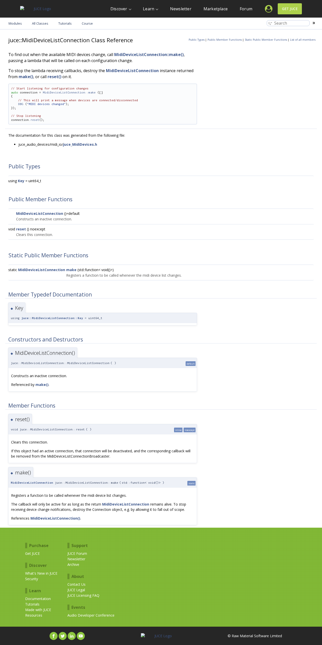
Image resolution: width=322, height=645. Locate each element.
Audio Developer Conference (90, 615)
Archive (73, 564)
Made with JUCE (38, 609)
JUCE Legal (76, 589)
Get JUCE (290, 8)
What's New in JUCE (41, 573)
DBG (20, 104)
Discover (118, 9)
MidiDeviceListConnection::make (69, 92)
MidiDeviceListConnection (132, 70)
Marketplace (216, 9)
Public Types (197, 39)
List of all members (302, 39)
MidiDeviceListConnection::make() (149, 54)
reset (34, 119)
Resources (33, 615)
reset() (54, 76)
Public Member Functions (225, 39)
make (71, 269)
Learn (148, 9)
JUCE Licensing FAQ (83, 595)
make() (26, 76)
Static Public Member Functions (266, 39)
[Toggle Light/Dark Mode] (313, 23)
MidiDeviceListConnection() (55, 518)
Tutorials (32, 604)
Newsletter (180, 9)
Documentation (38, 598)
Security (31, 578)
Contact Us (76, 584)
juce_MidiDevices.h (80, 144)
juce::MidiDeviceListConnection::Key (52, 318)
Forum (246, 9)
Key (21, 180)
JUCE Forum (77, 553)
